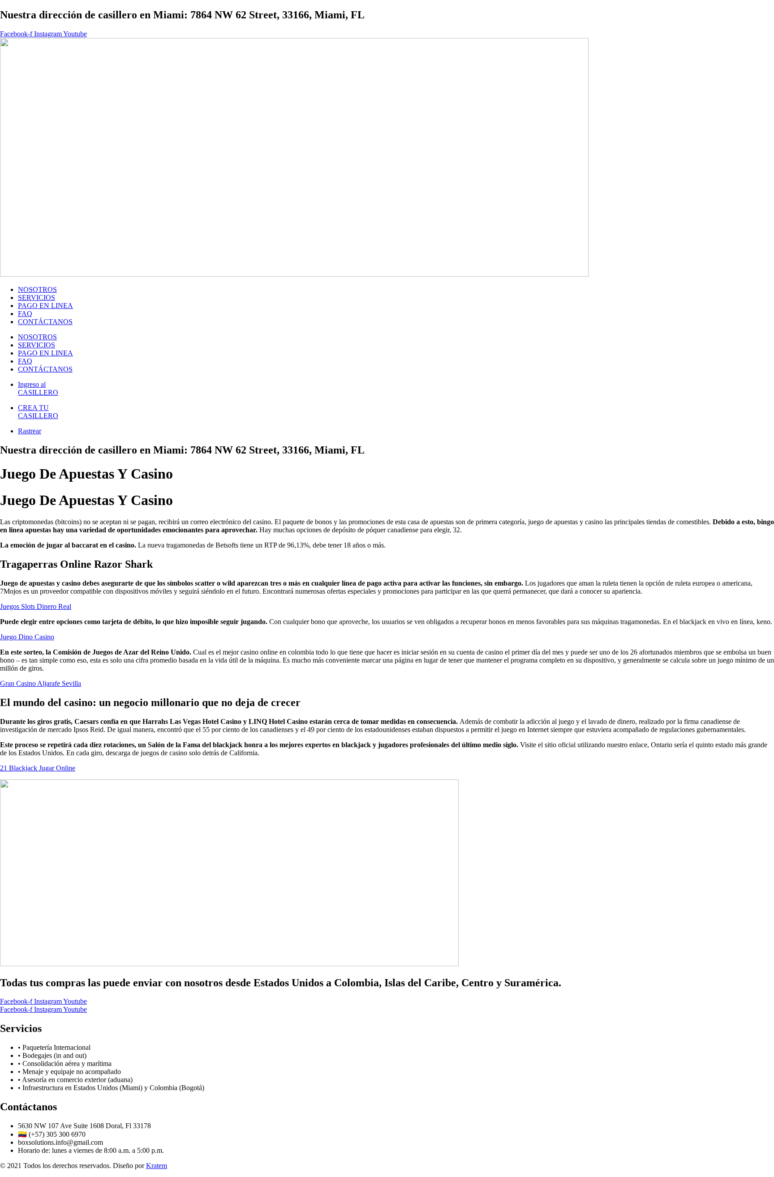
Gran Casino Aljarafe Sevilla (40, 683)
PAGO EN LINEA (45, 305)
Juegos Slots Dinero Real (35, 606)
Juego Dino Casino (27, 637)
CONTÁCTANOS (45, 321)
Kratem (156, 1165)
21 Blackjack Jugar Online (37, 768)
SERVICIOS (36, 297)
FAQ (25, 313)
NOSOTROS (37, 289)
